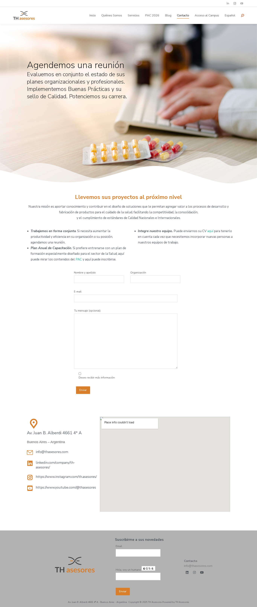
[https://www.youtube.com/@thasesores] (30, 488)
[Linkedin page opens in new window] (227, 3)
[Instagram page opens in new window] (234, 3)
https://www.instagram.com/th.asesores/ (66, 476)
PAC (79, 259)
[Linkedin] (187, 572)
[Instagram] (194, 572)
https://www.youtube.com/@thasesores (66, 487)
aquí (210, 231)
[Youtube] (202, 572)
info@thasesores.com (198, 566)
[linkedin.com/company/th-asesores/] (30, 463)
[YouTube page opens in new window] (241, 3)
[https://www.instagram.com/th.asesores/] (30, 477)
